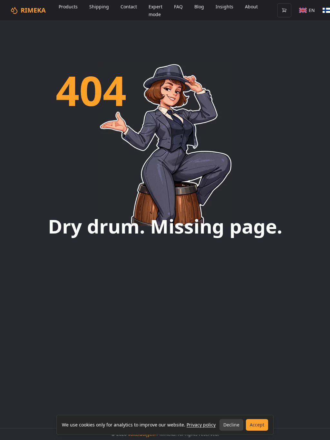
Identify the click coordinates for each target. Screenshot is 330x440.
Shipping (99, 7)
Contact (129, 7)
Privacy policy (201, 425)
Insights (224, 7)
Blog (199, 7)
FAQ (178, 7)
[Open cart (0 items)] (284, 10)
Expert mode (155, 10)
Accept (257, 425)
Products (68, 7)
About (251, 7)
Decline (231, 425)
